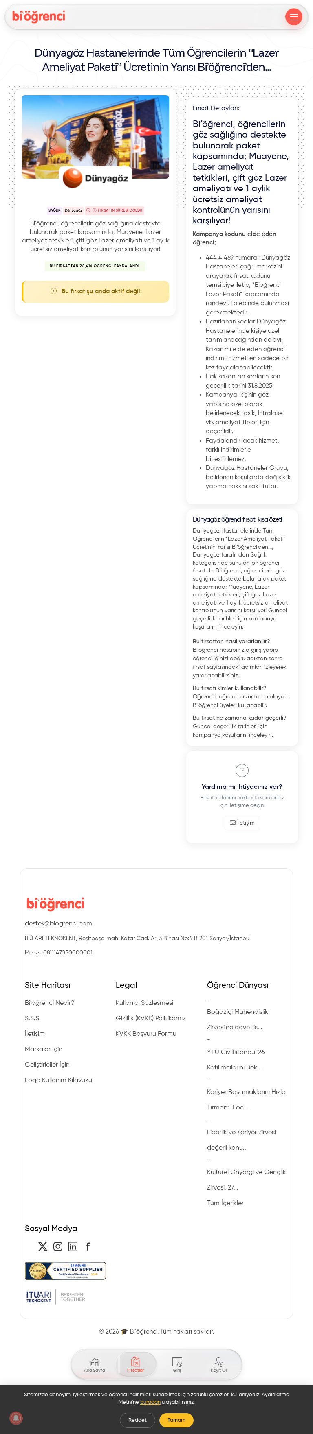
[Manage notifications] (15, 1418)
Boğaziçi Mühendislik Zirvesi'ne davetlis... (237, 1020)
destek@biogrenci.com (58, 924)
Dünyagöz (73, 210)
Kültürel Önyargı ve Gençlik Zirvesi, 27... (246, 1180)
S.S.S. (33, 1018)
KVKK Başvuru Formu (146, 1034)
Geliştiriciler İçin (47, 1065)
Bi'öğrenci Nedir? (50, 1003)
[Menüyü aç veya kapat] (293, 16)
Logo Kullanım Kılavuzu (58, 1080)
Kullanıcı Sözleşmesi (144, 1003)
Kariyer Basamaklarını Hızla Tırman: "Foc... (246, 1100)
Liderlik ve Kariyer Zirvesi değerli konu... (241, 1140)
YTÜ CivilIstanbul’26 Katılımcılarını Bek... (236, 1060)
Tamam (176, 1420)
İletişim (246, 823)
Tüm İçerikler (225, 1203)
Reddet (137, 1420)
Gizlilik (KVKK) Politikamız (151, 1018)
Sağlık (54, 210)
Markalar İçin (43, 1049)
